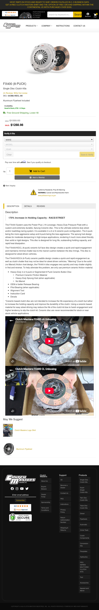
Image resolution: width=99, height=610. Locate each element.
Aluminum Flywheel (24, 449)
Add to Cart (39, 171)
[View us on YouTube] (22, 489)
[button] (64, 14)
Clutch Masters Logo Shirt (25, 430)
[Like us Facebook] (12, 489)
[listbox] (49, 140)
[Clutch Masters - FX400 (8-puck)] (49, 58)
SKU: (5, 95)
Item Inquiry (10, 185)
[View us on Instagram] (17, 489)
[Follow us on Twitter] (26, 489)
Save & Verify (87, 154)
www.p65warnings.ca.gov (47, 195)
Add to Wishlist (39, 177)
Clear (9, 154)
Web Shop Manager (81, 606)
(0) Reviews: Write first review (15, 93)
